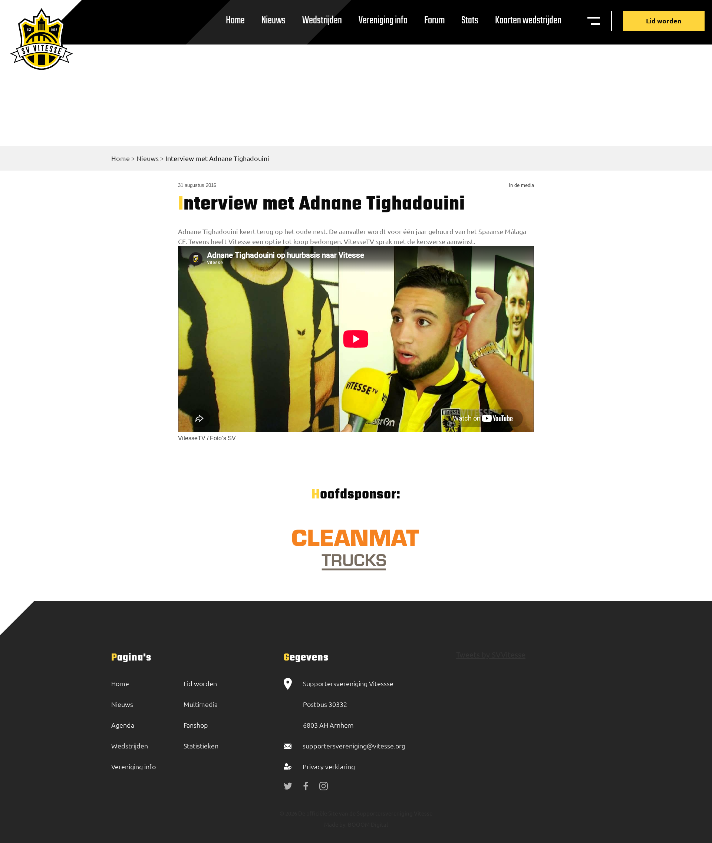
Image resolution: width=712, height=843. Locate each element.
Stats (469, 21)
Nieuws (273, 21)
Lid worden (664, 20)
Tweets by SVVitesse (490, 654)
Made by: (335, 824)
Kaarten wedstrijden (528, 21)
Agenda (122, 725)
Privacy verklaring (329, 766)
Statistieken (201, 745)
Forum (434, 21)
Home (235, 21)
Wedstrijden (322, 21)
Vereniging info (383, 21)
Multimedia (201, 704)
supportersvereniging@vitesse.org (354, 745)
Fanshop (196, 725)
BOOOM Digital (367, 824)
